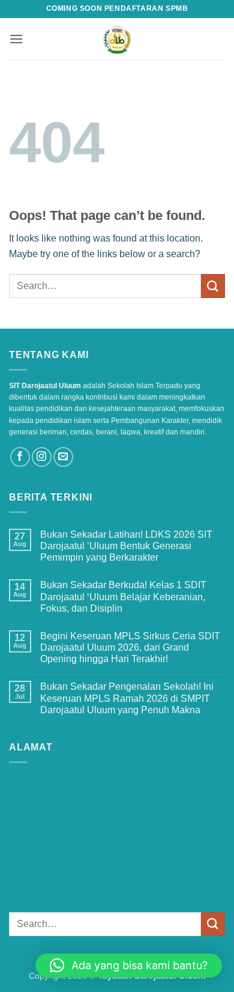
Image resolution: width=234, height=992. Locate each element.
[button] (16, 38)
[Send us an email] (63, 457)
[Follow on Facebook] (20, 457)
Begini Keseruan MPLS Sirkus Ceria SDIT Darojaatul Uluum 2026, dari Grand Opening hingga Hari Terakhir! (130, 647)
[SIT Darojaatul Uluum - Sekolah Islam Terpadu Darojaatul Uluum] (117, 39)
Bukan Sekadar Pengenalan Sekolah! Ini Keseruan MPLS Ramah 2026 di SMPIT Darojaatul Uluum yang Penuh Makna (127, 697)
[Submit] (213, 285)
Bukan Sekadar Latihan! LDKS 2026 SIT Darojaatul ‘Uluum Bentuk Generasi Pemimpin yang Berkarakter (126, 545)
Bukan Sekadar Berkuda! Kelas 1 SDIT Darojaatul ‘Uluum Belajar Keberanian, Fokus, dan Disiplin (123, 596)
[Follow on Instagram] (42, 457)
